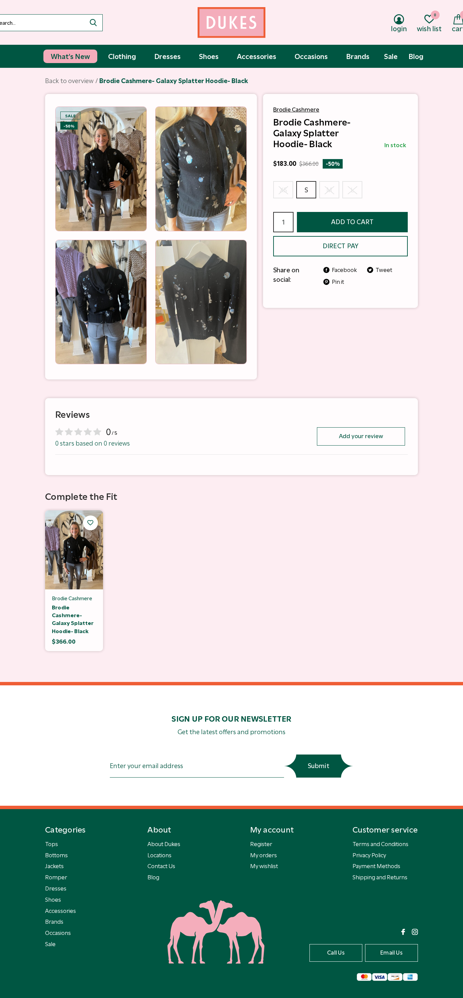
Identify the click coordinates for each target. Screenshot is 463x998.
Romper (56, 877)
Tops (51, 844)
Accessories (60, 910)
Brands (54, 921)
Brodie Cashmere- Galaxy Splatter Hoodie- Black (73, 619)
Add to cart (352, 222)
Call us (336, 952)
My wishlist (264, 866)
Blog (153, 877)
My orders (263, 855)
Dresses (55, 888)
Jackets (54, 866)
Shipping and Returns (380, 877)
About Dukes (163, 844)
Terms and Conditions (380, 844)
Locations (159, 855)
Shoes (53, 899)
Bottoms (56, 855)
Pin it (338, 281)
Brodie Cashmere (296, 109)
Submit (318, 766)
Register (261, 844)
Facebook (344, 270)
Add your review (361, 436)
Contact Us (161, 866)
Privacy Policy (369, 855)
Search (93, 22)
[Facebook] (403, 932)
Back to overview (69, 81)
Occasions (58, 932)
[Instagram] (415, 932)
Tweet (384, 270)
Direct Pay (341, 246)
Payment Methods (376, 866)
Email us (391, 952)
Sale (50, 944)
